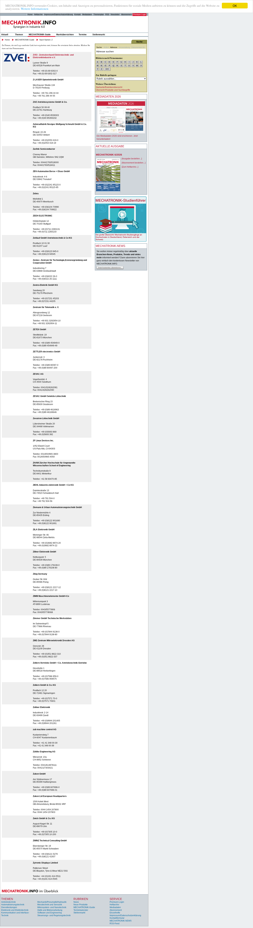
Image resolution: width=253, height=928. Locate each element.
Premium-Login (139, 14)
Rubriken (80, 899)
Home (30, 14)
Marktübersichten (65, 34)
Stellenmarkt (98, 34)
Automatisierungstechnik (12, 904)
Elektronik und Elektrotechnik (14, 910)
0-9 (107, 69)
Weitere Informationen (34, 9)
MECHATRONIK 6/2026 (109, 154)
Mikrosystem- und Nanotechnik (51, 907)
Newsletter (115, 14)
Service (116, 899)
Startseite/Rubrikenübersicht (109, 87)
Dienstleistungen (9, 907)
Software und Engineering (49, 912)
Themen (19, 34)
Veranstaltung (124, 47)
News (76, 902)
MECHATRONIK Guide (24, 40)
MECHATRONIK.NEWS (120, 921)
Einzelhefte (115, 912)
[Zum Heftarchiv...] (130, 167)
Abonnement (126, 14)
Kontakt (77, 14)
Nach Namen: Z (46, 40)
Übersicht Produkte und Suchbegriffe (113, 90)
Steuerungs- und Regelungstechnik (54, 915)
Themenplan (98, 14)
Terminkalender (80, 910)
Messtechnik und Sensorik (49, 904)
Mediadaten (87, 14)
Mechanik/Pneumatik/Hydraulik (51, 902)
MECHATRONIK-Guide (40, 34)
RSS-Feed (114, 923)
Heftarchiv (38, 14)
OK (235, 5)
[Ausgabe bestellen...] (132, 158)
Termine (83, 34)
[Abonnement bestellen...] (133, 163)
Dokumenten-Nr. (138, 47)
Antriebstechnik (8, 902)
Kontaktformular (117, 918)
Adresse (113, 47)
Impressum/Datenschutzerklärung (58, 14)
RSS (107, 14)
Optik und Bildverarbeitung (49, 910)
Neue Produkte (80, 904)
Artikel (106, 47)
